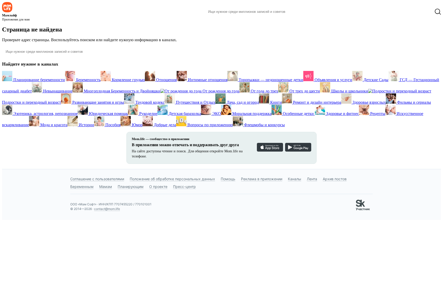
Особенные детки (298, 113)
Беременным (82, 186)
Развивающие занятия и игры (97, 102)
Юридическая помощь (108, 113)
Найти (297, 12)
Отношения (166, 80)
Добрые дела (164, 125)
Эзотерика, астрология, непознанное (45, 113)
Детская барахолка (184, 113)
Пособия (112, 125)
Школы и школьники (349, 91)
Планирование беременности (38, 80)
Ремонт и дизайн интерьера (316, 102)
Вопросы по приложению (209, 125)
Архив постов (335, 179)
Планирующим (131, 186)
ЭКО (216, 113)
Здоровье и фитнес (342, 113)
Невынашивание (57, 91)
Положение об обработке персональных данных (172, 179)
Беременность (87, 80)
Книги (275, 102)
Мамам (105, 186)
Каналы (294, 179)
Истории (86, 125)
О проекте (158, 186)
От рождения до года (220, 91)
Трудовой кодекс (149, 102)
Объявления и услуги (333, 80)
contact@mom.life (107, 209)
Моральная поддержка (251, 113)
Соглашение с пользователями (97, 179)
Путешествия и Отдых (195, 102)
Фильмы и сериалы (413, 102)
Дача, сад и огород (242, 102)
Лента (312, 179)
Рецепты (377, 113)
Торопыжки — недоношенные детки (270, 80)
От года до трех (264, 91)
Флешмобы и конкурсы (264, 125)
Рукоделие (147, 113)
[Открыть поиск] (438, 12)
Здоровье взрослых (368, 102)
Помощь (228, 179)
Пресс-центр (184, 186)
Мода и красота (53, 125)
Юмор (137, 125)
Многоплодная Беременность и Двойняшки (121, 91)
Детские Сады (375, 80)
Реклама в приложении (261, 179)
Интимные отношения (207, 80)
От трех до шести (304, 91)
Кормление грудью (128, 80)
